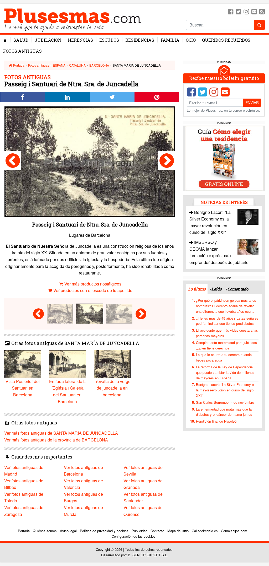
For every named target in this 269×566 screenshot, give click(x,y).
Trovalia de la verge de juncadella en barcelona (112, 388)
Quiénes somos (45, 530)
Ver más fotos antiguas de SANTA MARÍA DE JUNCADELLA (61, 433)
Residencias (139, 40)
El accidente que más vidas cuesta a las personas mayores (227, 333)
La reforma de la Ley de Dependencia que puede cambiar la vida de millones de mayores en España (225, 372)
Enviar (252, 102)
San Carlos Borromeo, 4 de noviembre (225, 402)
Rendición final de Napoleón (217, 421)
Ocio (191, 40)
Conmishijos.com (234, 530)
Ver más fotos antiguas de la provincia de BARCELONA (56, 440)
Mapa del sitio (178, 530)
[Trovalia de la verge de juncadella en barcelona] (12, 160)
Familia (170, 40)
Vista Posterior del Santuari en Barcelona (23, 388)
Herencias (80, 40)
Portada (18, 65)
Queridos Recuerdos (226, 40)
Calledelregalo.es (205, 530)
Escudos (109, 40)
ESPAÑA (59, 65)
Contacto (157, 530)
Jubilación (48, 40)
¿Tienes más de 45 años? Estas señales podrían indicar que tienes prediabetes (227, 321)
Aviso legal (68, 530)
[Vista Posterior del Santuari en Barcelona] (166, 160)
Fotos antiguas (22, 51)
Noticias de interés (224, 202)
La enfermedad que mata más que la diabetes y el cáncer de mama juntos (224, 412)
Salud (20, 40)
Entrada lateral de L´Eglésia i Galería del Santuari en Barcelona (67, 391)
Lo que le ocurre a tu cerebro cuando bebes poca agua (224, 357)
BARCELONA (99, 65)
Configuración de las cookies (134, 536)
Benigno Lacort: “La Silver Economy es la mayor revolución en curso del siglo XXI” (226, 390)
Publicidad (139, 530)
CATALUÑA (77, 65)
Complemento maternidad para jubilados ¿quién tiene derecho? (226, 345)
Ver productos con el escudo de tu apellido (92, 290)
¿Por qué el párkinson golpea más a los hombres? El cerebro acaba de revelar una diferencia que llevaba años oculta (226, 306)
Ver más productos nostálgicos (92, 284)
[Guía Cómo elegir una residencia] (224, 158)
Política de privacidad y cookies (104, 530)
